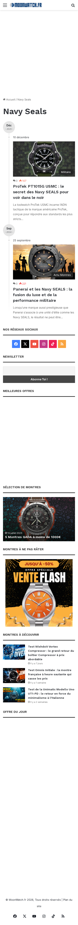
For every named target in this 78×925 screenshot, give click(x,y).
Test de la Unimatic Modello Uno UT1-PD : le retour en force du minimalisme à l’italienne (51, 693)
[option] (39, 519)
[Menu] (5, 6)
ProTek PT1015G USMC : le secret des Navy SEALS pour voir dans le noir (41, 192)
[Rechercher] (73, 6)
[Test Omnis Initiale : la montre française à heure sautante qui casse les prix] (14, 675)
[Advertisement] (39, 55)
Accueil (10, 99)
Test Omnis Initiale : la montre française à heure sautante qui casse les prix (49, 674)
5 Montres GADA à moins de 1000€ (33, 537)
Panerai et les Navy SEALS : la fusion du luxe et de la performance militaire (42, 295)
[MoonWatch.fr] (26, 5)
